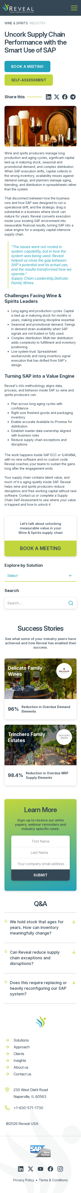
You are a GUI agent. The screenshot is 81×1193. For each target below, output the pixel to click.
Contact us (22, 1074)
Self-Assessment (28, 80)
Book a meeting (27, 66)
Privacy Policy (23, 1180)
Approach (22, 1047)
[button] (74, 7)
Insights (20, 1060)
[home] (18, 8)
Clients (19, 1053)
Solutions (21, 1040)
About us (21, 1067)
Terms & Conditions (53, 1180)
